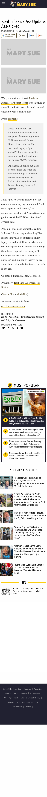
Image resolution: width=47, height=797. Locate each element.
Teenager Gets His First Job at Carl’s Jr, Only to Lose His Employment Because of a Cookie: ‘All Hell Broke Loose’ (29, 481)
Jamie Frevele (9, 31)
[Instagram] (12, 329)
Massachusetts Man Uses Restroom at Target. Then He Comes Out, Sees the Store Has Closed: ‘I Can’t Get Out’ (26, 456)
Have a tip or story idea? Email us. (28, 589)
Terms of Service (20, 693)
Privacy (8, 693)
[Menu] (3, 4)
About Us (27, 689)
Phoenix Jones (14, 317)
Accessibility (35, 693)
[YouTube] (22, 329)
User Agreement (11, 698)
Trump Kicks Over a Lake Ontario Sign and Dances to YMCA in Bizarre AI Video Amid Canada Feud (29, 568)
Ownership (17, 707)
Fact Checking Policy (31, 702)
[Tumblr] (17, 329)
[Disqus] (23, 636)
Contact (28, 707)
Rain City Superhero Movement (32, 317)
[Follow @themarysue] (3, 329)
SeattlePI (12, 118)
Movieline (21, 294)
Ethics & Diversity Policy (30, 698)
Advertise (38, 689)
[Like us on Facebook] (8, 329)
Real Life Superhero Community (13, 320)
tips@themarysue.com (13, 306)
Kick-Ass (4, 317)
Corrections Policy (12, 702)
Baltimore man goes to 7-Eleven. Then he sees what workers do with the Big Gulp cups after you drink (30, 515)
